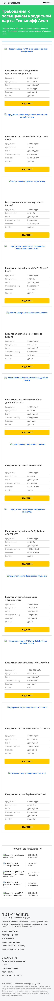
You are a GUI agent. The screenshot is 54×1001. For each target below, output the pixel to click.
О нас (4, 964)
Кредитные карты (17, 28)
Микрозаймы (8, 938)
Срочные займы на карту (13, 945)
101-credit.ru (11, 2)
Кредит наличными (11, 942)
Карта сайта (7, 972)
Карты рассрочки (10, 935)
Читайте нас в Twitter (12, 975)
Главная (6, 28)
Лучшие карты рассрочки (13, 961)
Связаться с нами (10, 968)
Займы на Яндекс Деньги (13, 949)
